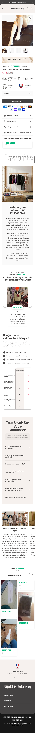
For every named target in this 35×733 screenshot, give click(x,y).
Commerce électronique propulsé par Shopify (21, 724)
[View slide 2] (16, 678)
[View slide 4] (21, 678)
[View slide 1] (14, 678)
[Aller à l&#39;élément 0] (4, 50)
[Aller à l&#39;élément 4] (25, 50)
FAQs (24, 435)
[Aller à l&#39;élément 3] (18, 50)
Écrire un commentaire (15, 575)
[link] (15, 519)
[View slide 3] (19, 678)
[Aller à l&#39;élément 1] (11, 50)
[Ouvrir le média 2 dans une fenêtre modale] (30, 18)
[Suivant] (32, 2)
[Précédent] (2, 2)
